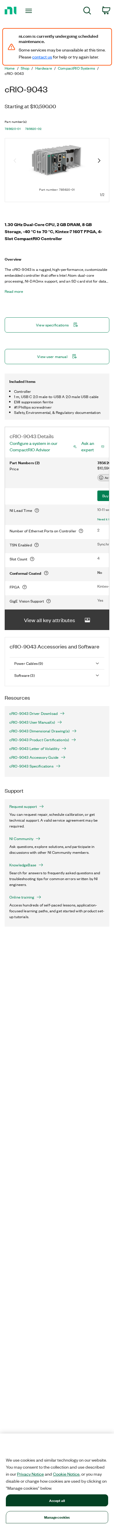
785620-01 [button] (12, 128)
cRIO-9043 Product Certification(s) (39, 739)
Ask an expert (87, 446)
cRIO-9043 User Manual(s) (32, 722)
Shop (25, 68)
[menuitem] (87, 11)
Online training (21, 897)
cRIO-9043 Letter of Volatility (34, 748)
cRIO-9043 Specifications (31, 766)
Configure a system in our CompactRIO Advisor (33, 446)
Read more (14, 291)
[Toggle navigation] (29, 11)
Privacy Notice (30, 1474)
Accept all (57, 1500)
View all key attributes (49, 619)
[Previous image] (15, 161)
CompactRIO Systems (76, 68)
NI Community (21, 838)
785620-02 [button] (33, 128)
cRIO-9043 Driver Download (33, 713)
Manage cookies (57, 1517)
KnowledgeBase (22, 865)
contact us (42, 57)
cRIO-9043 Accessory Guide (33, 757)
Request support (23, 806)
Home (10, 68)
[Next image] (99, 161)
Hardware (43, 68)
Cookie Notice (66, 1474)
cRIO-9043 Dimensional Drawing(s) (39, 731)
